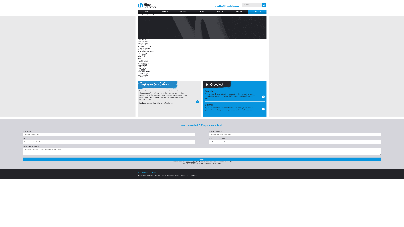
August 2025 (142, 65)
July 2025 (141, 67)
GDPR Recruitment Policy (208, 163)
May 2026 (141, 57)
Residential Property (145, 48)
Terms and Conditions (153, 175)
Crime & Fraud (143, 43)
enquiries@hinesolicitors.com (227, 6)
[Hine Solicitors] (147, 6)
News (202, 12)
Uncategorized (143, 50)
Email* (25, 139)
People (144, 15)
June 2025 (142, 68)
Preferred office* (217, 139)
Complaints (193, 175)
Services (183, 12)
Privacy (177, 175)
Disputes (209, 105)
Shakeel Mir (142, 77)
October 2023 (143, 73)
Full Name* (28, 131)
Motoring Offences (144, 47)
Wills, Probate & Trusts (146, 52)
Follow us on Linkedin (148, 172)
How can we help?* (31, 146)
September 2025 (144, 63)
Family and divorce (145, 45)
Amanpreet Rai (143, 75)
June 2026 (142, 55)
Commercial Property (152, 15)
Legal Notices (142, 175)
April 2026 (141, 58)
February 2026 (143, 60)
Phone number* (215, 131)
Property (209, 91)
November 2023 (144, 72)
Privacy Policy (191, 162)
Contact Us (257, 12)
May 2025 (141, 70)
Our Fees (239, 12)
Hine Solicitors (158, 103)
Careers (220, 12)
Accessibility (184, 175)
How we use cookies (167, 175)
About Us (165, 12)
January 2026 (143, 62)
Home (147, 12)
